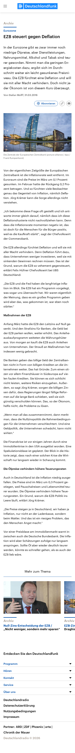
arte (48, 726)
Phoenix (38, 726)
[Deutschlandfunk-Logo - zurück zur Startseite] (37, 6)
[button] (5, 6)
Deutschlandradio (16, 700)
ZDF (27, 726)
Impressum (11, 716)
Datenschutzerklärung (19, 705)
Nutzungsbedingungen (19, 711)
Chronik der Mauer (16, 732)
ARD (19, 726)
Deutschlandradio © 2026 (21, 738)
